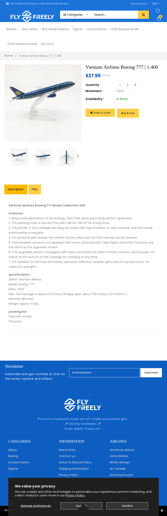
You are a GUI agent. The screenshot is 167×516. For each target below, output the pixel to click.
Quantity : (93, 85)
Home (8, 56)
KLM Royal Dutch (121, 475)
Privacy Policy (68, 475)
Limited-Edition (19, 462)
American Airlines (122, 450)
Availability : (95, 99)
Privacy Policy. (75, 495)
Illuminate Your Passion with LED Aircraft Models (39, 3)
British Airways (120, 462)
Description (16, 189)
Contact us (67, 456)
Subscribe (151, 372)
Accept (81, 506)
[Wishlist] (158, 11)
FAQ (34, 189)
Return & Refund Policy (75, 462)
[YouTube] (162, 510)
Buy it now (127, 113)
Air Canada (118, 469)
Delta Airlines (119, 456)
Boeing (13, 456)
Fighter (13, 469)
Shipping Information (74, 469)
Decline (127, 506)
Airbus (12, 450)
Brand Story (67, 450)
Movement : (94, 91)
